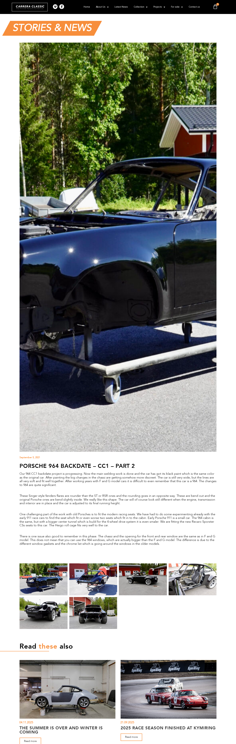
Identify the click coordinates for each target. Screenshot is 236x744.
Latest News (121, 7)
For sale (175, 7)
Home (87, 7)
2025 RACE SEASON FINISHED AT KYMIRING (168, 727)
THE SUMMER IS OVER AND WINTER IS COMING (61, 730)
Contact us (194, 7)
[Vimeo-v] (55, 6)
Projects (157, 7)
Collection (139, 7)
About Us (100, 7)
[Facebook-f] (61, 6)
